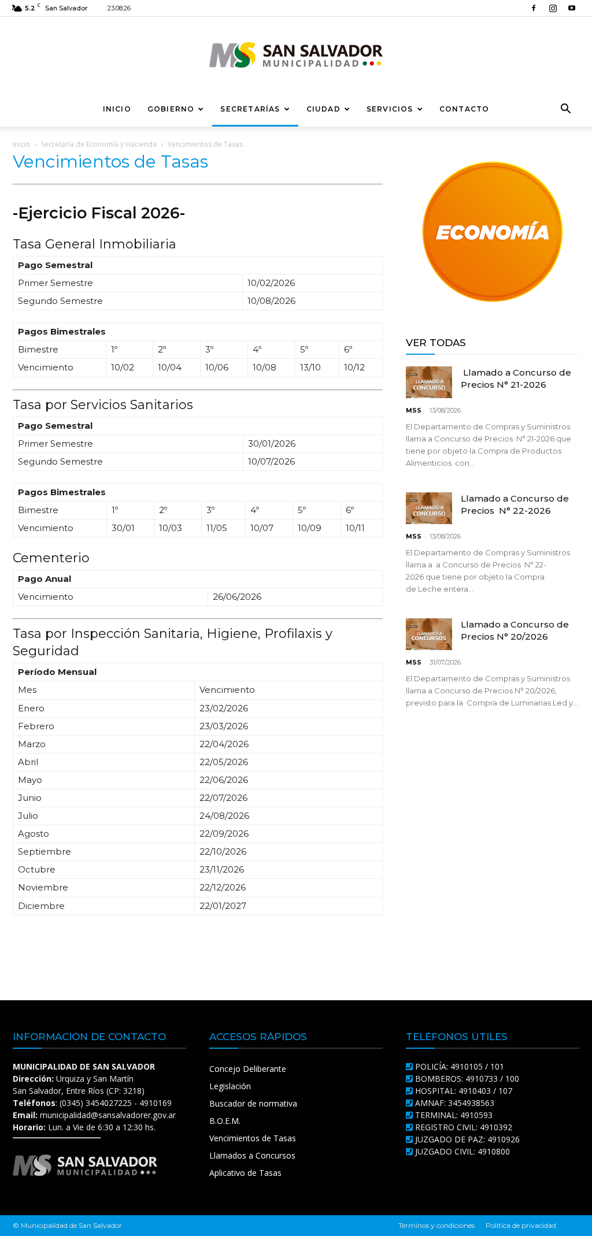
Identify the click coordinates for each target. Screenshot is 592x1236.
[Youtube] (571, 8)
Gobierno (171, 109)
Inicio (117, 109)
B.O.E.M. (224, 1120)
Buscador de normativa (253, 1103)
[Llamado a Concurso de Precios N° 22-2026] (429, 508)
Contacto (464, 109)
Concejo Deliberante (247, 1068)
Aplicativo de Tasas (245, 1172)
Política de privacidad (521, 1225)
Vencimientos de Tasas (252, 1138)
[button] (565, 110)
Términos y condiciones (436, 1225)
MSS (413, 410)
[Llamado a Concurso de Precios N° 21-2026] (429, 382)
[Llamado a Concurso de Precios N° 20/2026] (429, 634)
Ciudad (323, 109)
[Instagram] (552, 8)
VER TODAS (436, 342)
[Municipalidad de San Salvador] (296, 55)
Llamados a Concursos (252, 1155)
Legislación (230, 1086)
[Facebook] (533, 8)
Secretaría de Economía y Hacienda (99, 144)
